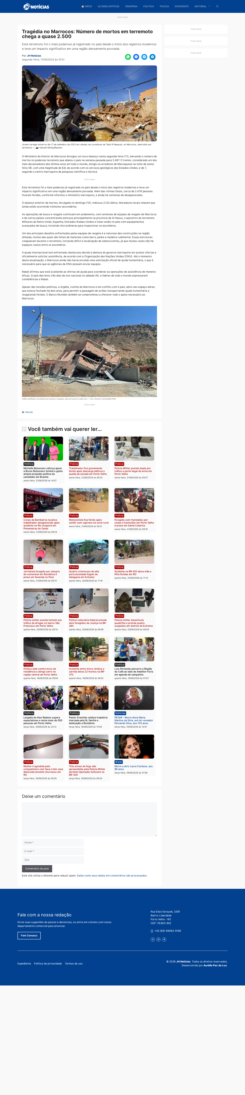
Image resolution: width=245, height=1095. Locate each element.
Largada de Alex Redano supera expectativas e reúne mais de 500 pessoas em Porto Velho (43, 720)
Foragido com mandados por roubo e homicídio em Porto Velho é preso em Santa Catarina (134, 522)
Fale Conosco (29, 935)
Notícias (120, 713)
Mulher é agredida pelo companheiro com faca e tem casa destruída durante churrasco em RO (43, 770)
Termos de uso (73, 963)
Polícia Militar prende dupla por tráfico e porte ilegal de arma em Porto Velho (133, 471)
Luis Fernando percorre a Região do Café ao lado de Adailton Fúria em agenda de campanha (133, 671)
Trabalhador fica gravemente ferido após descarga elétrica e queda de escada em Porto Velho (88, 471)
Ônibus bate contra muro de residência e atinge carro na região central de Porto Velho (40, 671)
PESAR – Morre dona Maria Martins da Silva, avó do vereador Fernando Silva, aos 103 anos (133, 720)
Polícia (164, 6)
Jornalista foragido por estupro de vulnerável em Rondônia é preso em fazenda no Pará (42, 574)
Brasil (118, 761)
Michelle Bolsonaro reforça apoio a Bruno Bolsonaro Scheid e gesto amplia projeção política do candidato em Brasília (43, 472)
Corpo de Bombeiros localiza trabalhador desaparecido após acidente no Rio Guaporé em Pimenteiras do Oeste (42, 524)
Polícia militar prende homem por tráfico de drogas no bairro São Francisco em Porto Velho (43, 623)
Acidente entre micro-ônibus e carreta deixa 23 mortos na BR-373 (87, 671)
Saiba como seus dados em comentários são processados (112, 875)
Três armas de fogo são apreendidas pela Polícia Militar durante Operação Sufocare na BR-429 (87, 770)
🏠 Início (86, 6)
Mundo (29, 412)
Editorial (200, 6)
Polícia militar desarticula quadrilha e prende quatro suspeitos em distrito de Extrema (133, 623)
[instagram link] (158, 939)
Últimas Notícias (108, 6)
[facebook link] (164, 939)
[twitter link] (153, 939)
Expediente (182, 6)
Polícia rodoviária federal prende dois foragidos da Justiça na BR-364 (88, 623)
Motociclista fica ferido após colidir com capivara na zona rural (88, 521)
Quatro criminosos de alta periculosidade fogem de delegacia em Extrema (84, 574)
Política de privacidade (48, 963)
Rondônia (131, 6)
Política (148, 6)
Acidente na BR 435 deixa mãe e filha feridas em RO (132, 573)
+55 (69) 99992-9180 (167, 930)
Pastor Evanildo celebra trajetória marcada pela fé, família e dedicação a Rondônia (88, 720)
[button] (217, 6)
